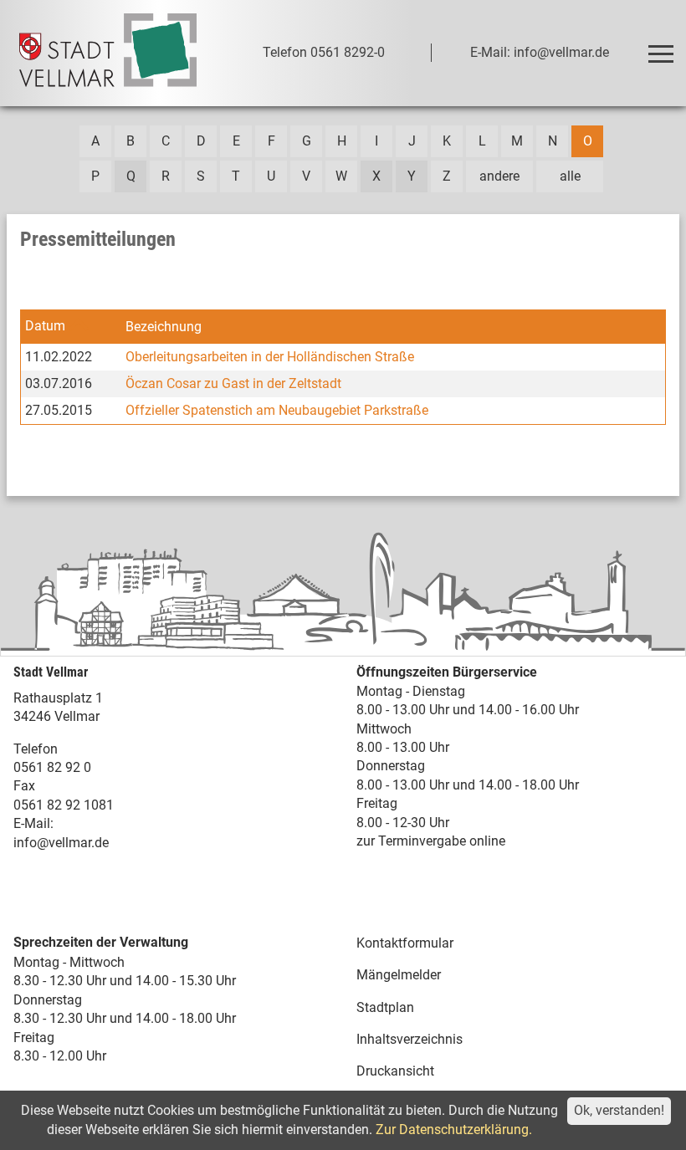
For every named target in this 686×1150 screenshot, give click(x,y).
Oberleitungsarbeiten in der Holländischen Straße (269, 357)
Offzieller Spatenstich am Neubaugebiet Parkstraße (276, 410)
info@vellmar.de (61, 843)
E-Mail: (33, 823)
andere (499, 176)
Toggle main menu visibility (660, 52)
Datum (45, 326)
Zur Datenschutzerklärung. (454, 1129)
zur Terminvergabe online (430, 841)
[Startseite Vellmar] (108, 53)
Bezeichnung (163, 327)
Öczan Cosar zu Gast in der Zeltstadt (233, 383)
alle (570, 176)
